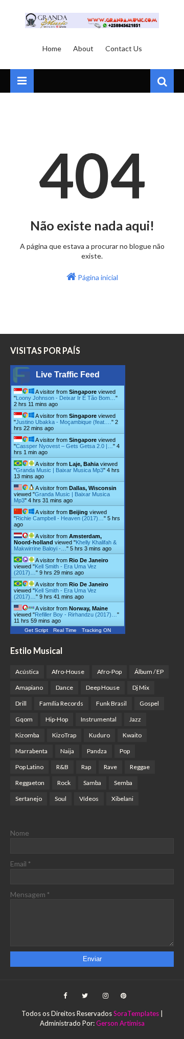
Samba (92, 783)
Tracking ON (96, 630)
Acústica (27, 671)
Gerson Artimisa (120, 1023)
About (83, 48)
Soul (60, 798)
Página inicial (97, 277)
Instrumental (99, 719)
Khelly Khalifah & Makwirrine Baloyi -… (65, 545)
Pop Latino (29, 767)
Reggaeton (29, 783)
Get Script (36, 630)
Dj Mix (140, 687)
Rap (86, 767)
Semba (123, 783)
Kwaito (132, 735)
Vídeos (89, 798)
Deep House (103, 687)
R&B (62, 767)
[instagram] (105, 996)
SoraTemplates (136, 1013)
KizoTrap (64, 735)
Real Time (65, 630)
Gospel (149, 703)
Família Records (61, 703)
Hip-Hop (56, 719)
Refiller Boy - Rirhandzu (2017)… (76, 614)
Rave (110, 767)
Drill (21, 703)
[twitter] (85, 996)
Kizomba (27, 735)
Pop (125, 751)
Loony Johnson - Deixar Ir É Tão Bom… (66, 398)
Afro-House (68, 671)
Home (51, 48)
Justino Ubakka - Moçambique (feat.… (63, 422)
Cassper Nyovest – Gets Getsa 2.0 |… (64, 446)
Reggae (140, 767)
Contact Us (123, 48)
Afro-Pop (109, 671)
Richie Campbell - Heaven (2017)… (60, 518)
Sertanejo (28, 798)
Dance (64, 687)
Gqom (24, 719)
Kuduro (99, 735)
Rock (64, 783)
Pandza (97, 751)
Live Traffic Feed (68, 374)
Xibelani (122, 798)
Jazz (135, 719)
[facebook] (65, 996)
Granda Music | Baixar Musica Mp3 (59, 470)
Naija (67, 751)
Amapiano (29, 687)
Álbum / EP (149, 671)
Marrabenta (31, 751)
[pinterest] (122, 996)
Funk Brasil (111, 703)
